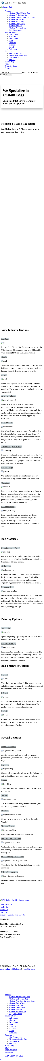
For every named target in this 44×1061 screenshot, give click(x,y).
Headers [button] (5, 811)
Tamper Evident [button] (8, 826)
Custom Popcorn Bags (17, 1012)
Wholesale (13, 1033)
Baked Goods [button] (7, 423)
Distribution (13, 1022)
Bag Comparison (15, 1014)
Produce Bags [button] (7, 467)
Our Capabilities (15, 1037)
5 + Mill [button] (4, 711)
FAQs (7, 1048)
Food (11, 1024)
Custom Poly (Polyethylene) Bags (21, 1001)
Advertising (13, 1018)
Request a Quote (11, 1050)
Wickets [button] (4, 795)
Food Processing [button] (8, 507)
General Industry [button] (8, 396)
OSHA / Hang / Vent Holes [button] (12, 857)
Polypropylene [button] (7, 587)
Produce (12, 1029)
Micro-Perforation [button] (9, 872)
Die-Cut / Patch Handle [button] (11, 838)
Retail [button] (4, 375)
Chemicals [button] (5, 483)
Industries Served (11, 1016)
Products (8, 995)
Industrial (12, 1026)
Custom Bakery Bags (17, 1003)
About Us (8, 1035)
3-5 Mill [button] (4, 693)
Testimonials (14, 1041)
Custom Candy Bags (17, 1007)
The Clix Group (30, 969)
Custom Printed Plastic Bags (19, 997)
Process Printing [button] (8, 643)
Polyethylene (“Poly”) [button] (10, 548)
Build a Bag (9, 1046)
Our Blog (12, 1043)
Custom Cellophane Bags (18, 999)
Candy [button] (4, 357)
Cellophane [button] (6, 566)
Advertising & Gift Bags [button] (11, 446)
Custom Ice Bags (15, 1009)
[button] (6, 904)
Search (8, 75)
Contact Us (9, 1052)
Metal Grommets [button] (8, 747)
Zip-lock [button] (5, 765)
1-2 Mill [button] (4, 675)
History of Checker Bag (18, 1039)
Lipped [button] (4, 780)
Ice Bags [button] (5, 339)
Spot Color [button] (6, 628)
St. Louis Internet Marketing (10, 969)
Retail (11, 1031)
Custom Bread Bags (16, 1005)
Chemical (12, 1020)
